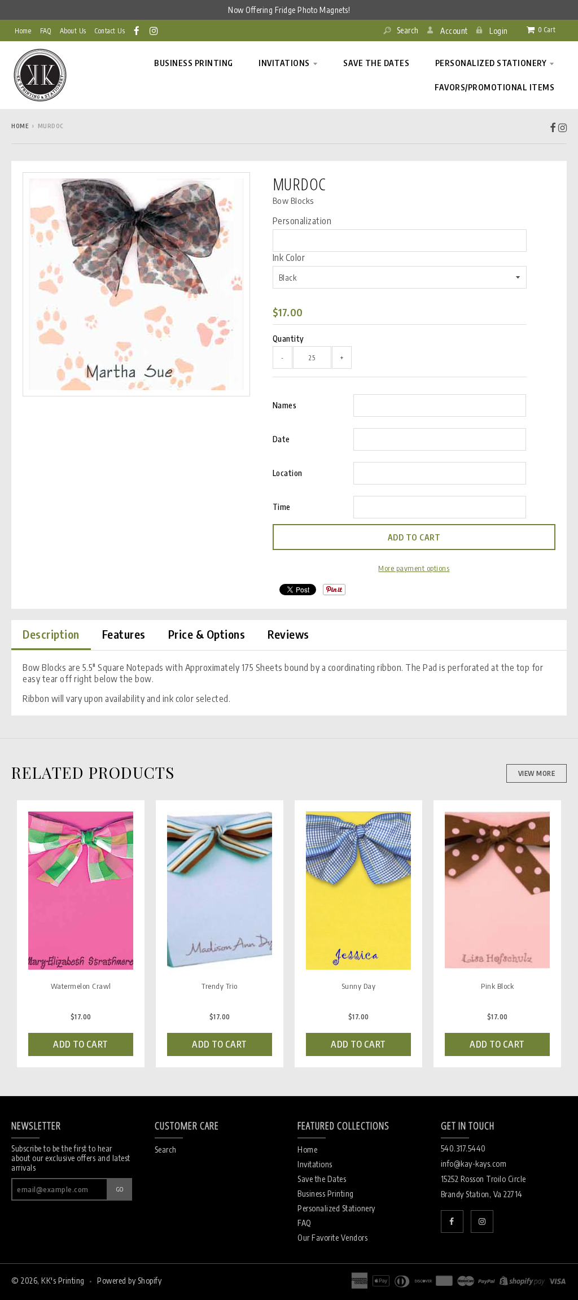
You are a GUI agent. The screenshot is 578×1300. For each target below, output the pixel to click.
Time (282, 507)
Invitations (314, 1164)
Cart (546, 29)
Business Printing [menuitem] (193, 63)
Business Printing (325, 1193)
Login (498, 31)
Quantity (288, 338)
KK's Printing (63, 1280)
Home (23, 31)
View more (536, 773)
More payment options (413, 568)
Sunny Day (358, 986)
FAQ (304, 1223)
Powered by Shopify (129, 1280)
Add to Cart (80, 1044)
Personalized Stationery (336, 1208)
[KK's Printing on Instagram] (154, 30)
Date (281, 439)
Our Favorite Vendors (332, 1237)
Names (285, 405)
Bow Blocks (293, 200)
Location (288, 473)
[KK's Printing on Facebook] (137, 30)
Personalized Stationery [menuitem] (491, 63)
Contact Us (110, 31)
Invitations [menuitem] (284, 63)
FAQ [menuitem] (45, 31)
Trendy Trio (220, 986)
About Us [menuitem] (73, 31)
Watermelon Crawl (81, 986)
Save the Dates (321, 1179)
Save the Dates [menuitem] (376, 63)
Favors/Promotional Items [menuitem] (494, 87)
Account (454, 31)
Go (120, 1189)
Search (407, 30)
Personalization (302, 220)
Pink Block (497, 986)
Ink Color (289, 257)
